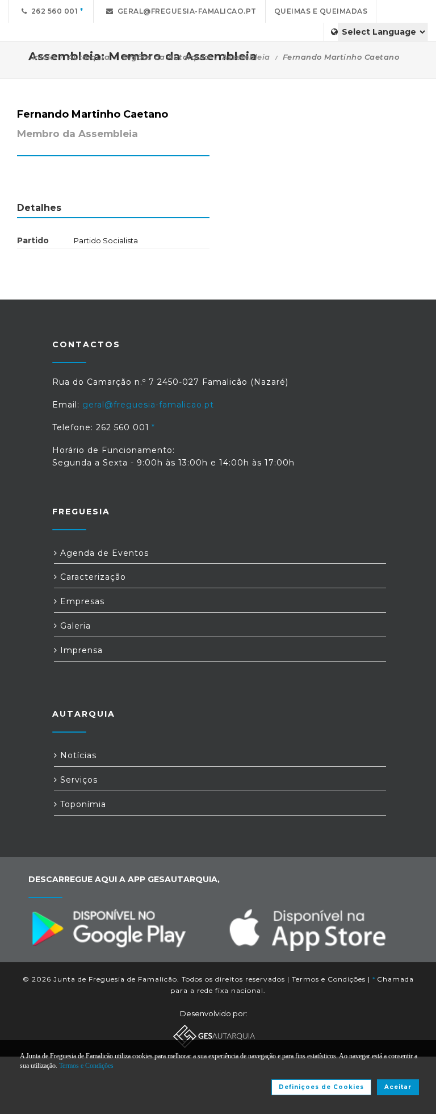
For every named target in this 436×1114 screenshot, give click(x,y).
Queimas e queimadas (321, 11)
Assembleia (246, 56)
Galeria (74, 626)
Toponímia (81, 804)
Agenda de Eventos (103, 553)
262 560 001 (52, 11)
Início (43, 56)
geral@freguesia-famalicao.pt (185, 11)
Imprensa (80, 650)
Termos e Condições (329, 979)
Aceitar (398, 1087)
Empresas (80, 601)
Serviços (77, 780)
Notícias (77, 755)
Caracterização (91, 577)
